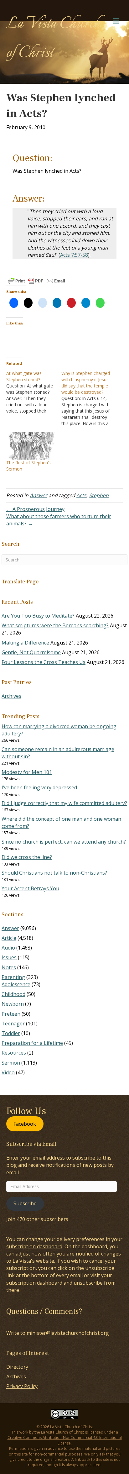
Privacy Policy (22, 1386)
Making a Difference (25, 642)
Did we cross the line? (27, 857)
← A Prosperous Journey (35, 509)
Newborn (13, 1003)
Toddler (11, 1033)
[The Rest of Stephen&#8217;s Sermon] (30, 446)
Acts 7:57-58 (74, 254)
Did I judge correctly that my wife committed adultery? (64, 803)
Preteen (11, 1013)
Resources (14, 1052)
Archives (11, 695)
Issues (9, 957)
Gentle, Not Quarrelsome (31, 652)
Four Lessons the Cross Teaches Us (43, 662)
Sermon (11, 1062)
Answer (38, 495)
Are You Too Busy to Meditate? (38, 615)
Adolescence (16, 984)
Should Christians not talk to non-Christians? (54, 872)
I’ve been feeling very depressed (39, 787)
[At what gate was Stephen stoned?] (33, 392)
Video (8, 1072)
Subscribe (25, 1203)
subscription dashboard (34, 1246)
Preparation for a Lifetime (32, 1043)
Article (9, 937)
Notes (9, 967)
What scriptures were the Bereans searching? (55, 625)
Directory (17, 1366)
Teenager (13, 1023)
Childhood (13, 994)
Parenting (13, 977)
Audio (8, 947)
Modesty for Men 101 (27, 772)
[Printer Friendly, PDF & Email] (36, 281)
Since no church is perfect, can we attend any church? (64, 841)
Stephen (99, 495)
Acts (81, 495)
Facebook (24, 1123)
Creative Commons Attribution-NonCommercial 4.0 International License (65, 1440)
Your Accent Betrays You (30, 888)
